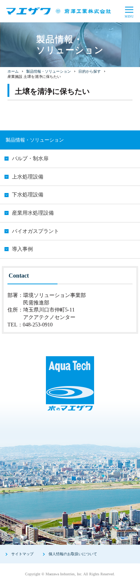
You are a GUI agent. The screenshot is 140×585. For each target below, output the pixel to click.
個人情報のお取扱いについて (73, 554)
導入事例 (22, 249)
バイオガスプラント (35, 231)
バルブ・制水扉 (30, 158)
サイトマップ (22, 554)
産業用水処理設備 (33, 213)
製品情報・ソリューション (48, 71)
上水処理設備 (27, 177)
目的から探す (89, 71)
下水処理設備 (27, 194)
